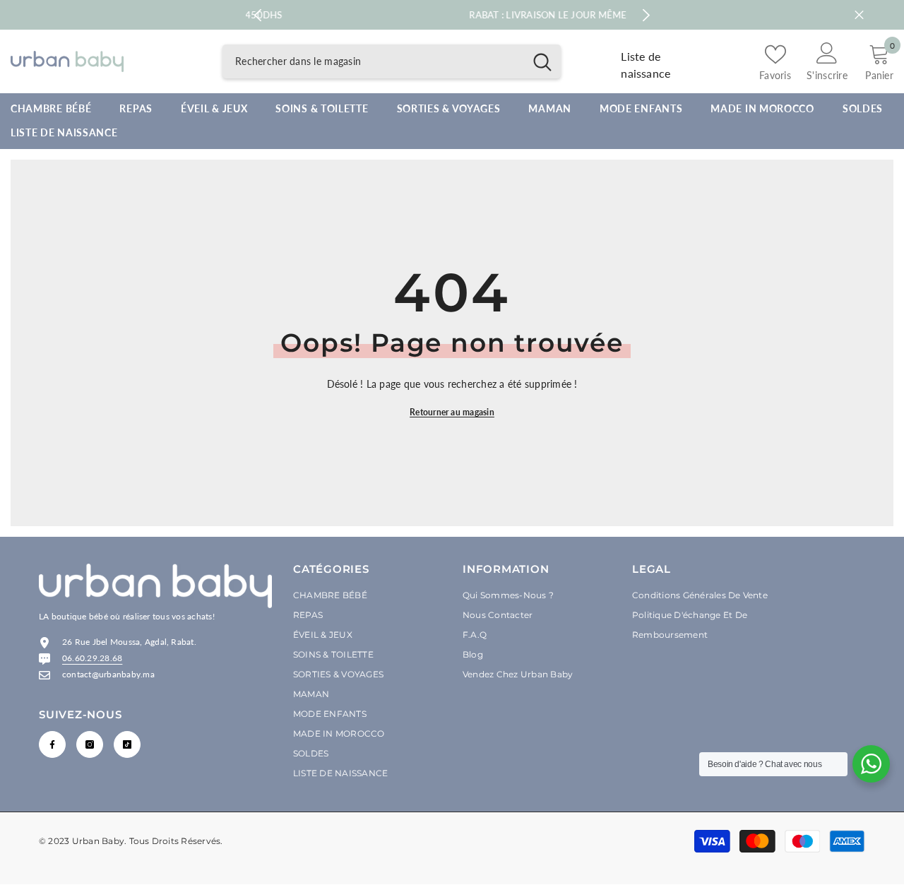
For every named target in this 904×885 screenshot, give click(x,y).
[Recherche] (391, 61)
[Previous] (258, 15)
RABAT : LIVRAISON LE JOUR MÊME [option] (453, 14)
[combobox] (373, 61)
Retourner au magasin (452, 412)
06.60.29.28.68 (92, 658)
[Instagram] (89, 744)
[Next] (646, 15)
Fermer (859, 15)
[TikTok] (127, 744)
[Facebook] (52, 744)
